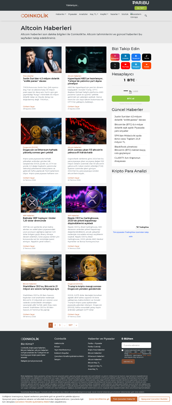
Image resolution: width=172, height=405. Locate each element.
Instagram (115, 58)
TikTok (146, 58)
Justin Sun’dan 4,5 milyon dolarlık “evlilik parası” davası (130, 118)
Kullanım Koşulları (61, 353)
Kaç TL (93, 14)
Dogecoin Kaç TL (95, 366)
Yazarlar (114, 14)
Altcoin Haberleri (95, 359)
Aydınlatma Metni (135, 354)
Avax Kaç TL (93, 369)
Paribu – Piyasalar (95, 343)
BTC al (130, 98)
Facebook (136, 58)
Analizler (83, 14)
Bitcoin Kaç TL (94, 363)
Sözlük (125, 14)
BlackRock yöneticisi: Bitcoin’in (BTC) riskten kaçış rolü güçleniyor (129, 150)
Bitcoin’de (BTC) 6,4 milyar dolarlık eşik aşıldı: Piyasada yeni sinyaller (129, 127)
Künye (57, 347)
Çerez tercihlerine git (99, 399)
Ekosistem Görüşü (135, 15)
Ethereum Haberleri (96, 356)
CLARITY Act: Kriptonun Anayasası (127, 159)
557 (70, 325)
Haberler (60, 14)
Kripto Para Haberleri (96, 350)
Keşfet (103, 14)
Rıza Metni (147, 355)
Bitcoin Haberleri (95, 353)
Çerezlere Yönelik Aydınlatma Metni (69, 356)
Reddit (146, 67)
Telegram (136, 67)
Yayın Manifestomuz (62, 350)
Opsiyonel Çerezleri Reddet (154, 399)
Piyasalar (72, 14)
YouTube (125, 67)
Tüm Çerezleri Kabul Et (124, 399)
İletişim (57, 359)
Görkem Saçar (29, 107)
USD (135, 91)
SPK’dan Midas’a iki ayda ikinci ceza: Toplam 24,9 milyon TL (127, 138)
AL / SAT (140, 8)
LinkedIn (125, 58)
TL (130, 91)
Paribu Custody (94, 347)
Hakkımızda (59, 343)
